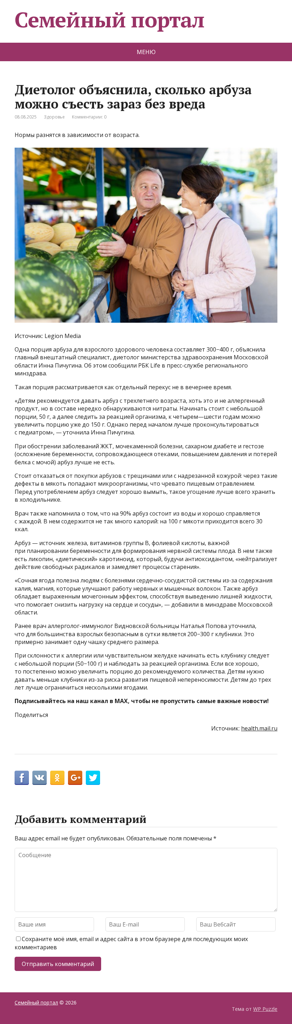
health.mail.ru (259, 728)
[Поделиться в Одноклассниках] (57, 778)
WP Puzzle (265, 1008)
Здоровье (54, 117)
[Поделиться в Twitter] (93, 778)
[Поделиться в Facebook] (22, 778)
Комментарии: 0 (89, 117)
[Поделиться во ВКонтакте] (39, 778)
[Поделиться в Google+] (75, 778)
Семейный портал (109, 19)
